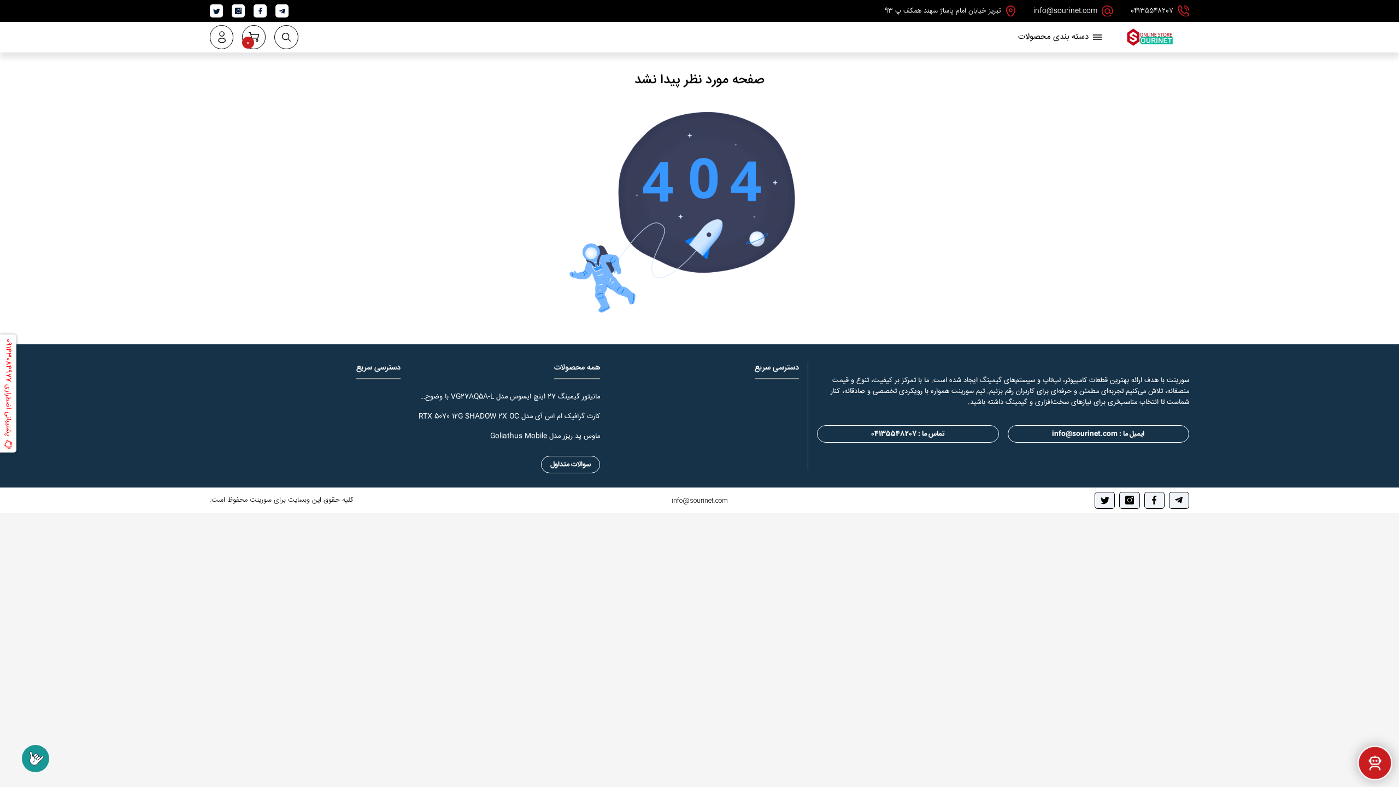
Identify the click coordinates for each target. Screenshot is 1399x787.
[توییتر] (1105, 500)
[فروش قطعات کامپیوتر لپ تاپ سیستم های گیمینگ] (1149, 45)
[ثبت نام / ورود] (221, 37)
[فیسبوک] (1154, 500)
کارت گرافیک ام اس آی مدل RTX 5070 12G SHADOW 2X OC (509, 416)
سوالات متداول (570, 464)
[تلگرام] (1179, 500)
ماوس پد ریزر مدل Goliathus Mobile (545, 436)
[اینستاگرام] (1129, 500)
